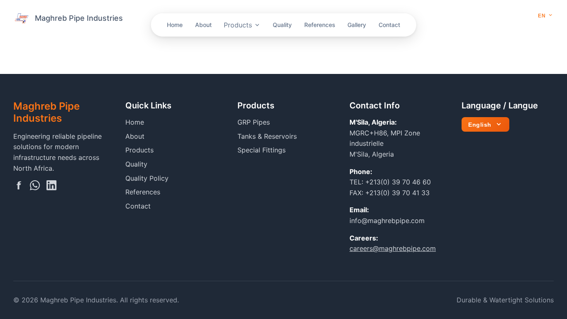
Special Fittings (261, 150)
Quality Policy (147, 178)
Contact (389, 24)
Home (175, 24)
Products (238, 25)
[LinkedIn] (51, 187)
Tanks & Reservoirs (267, 136)
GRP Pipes (253, 122)
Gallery (356, 24)
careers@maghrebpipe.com (392, 248)
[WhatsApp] (35, 187)
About (203, 24)
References (319, 24)
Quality (282, 24)
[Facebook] (18, 187)
